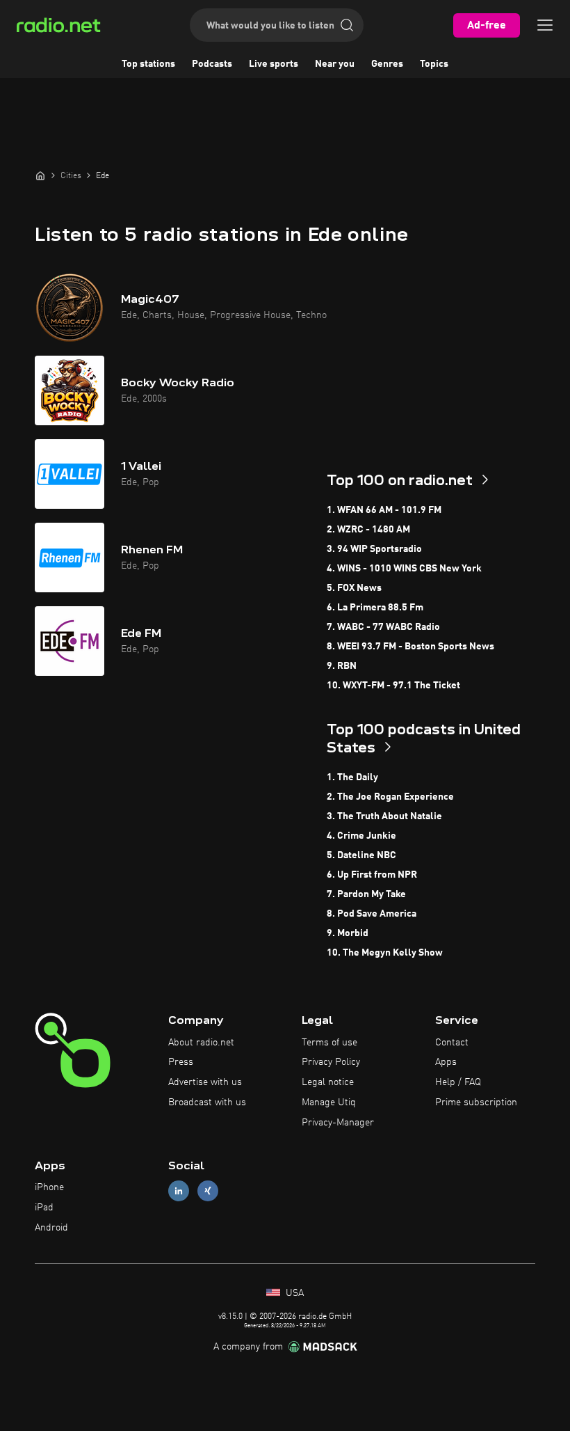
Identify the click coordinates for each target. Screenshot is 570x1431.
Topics (434, 64)
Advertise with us (205, 1082)
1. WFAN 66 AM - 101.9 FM (384, 510)
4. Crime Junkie (361, 836)
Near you (335, 64)
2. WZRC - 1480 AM (368, 530)
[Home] (40, 175)
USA (293, 1293)
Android (51, 1228)
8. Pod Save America (371, 914)
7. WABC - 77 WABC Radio (383, 627)
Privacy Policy (331, 1062)
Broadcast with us (207, 1102)
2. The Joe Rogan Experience (390, 797)
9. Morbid (347, 933)
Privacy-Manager (338, 1123)
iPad (44, 1207)
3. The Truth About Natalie (384, 816)
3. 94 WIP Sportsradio (374, 549)
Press (180, 1062)
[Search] (347, 25)
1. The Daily (352, 777)
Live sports (273, 64)
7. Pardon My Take (366, 894)
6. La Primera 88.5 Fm (375, 607)
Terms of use (329, 1042)
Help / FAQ (458, 1082)
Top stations (148, 64)
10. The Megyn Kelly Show (385, 953)
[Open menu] (545, 25)
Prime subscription (476, 1102)
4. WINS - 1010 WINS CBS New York (404, 569)
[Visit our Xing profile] (207, 1191)
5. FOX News (354, 588)
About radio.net (201, 1042)
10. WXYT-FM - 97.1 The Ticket (393, 685)
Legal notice (328, 1082)
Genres (387, 64)
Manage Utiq (329, 1102)
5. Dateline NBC (361, 855)
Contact (452, 1042)
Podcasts (212, 64)
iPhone (49, 1187)
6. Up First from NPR (372, 875)
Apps (446, 1062)
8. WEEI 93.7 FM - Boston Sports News (410, 646)
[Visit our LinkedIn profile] (178, 1191)
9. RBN (342, 666)
